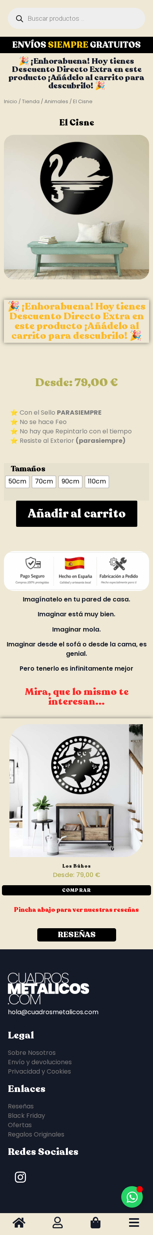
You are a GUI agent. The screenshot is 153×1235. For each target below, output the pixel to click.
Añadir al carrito (77, 514)
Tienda (31, 101)
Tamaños (28, 469)
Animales (56, 101)
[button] (76, 890)
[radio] (17, 482)
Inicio (10, 101)
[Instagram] (20, 1177)
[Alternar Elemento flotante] (132, 1197)
